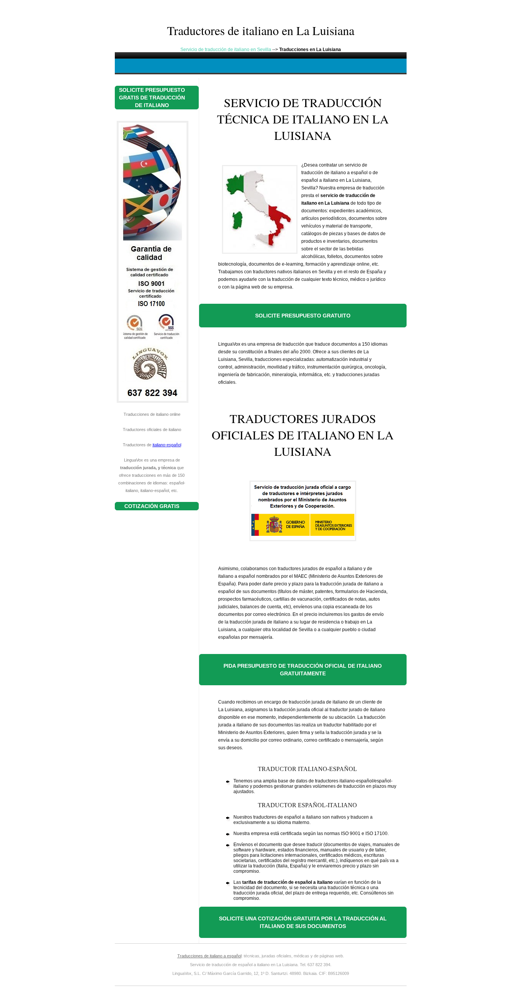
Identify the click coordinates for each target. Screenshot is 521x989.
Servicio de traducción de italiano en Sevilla (225, 49)
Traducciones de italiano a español (209, 956)
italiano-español (167, 444)
